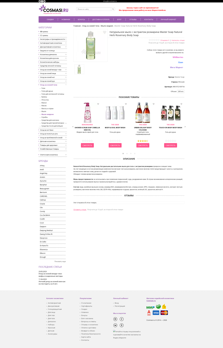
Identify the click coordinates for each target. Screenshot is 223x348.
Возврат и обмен (88, 331)
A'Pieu (42, 165)
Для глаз (51, 315)
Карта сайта (86, 337)
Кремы (44, 97)
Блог (119, 19)
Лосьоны (45, 100)
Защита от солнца (47, 50)
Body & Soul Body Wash (115, 126)
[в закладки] (104, 32)
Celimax (43, 200)
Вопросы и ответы (88, 321)
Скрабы (44, 117)
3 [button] (131, 153)
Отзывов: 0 (164, 40)
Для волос (52, 321)
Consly (42, 211)
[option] (87, 125)
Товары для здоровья (48, 145)
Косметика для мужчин (49, 58)
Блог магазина (87, 318)
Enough (43, 257)
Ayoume (43, 181)
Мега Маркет (176, 67)
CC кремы (44, 35)
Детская (51, 331)
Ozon (180, 62)
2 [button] (127, 153)
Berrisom (43, 192)
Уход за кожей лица (48, 73)
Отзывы (133, 19)
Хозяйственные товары (49, 149)
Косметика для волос (48, 54)
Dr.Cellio (43, 242)
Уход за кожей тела (48, 85)
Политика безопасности (91, 334)
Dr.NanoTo (44, 245)
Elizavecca (43, 249)
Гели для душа (47, 91)
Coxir (42, 223)
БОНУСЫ (81, 19)
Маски (44, 103)
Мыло (43, 111)
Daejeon (43, 226)
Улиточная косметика (49, 155)
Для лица (51, 312)
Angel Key (43, 173)
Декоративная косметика (50, 47)
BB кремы (44, 31)
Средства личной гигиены (50, 66)
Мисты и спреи (47, 108)
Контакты (148, 19)
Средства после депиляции (52, 126)
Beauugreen (44, 188)
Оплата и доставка (88, 328)
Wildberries (178, 57)
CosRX (42, 219)
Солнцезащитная (55, 309)
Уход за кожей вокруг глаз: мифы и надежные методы (51, 274)
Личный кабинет (168, 19)
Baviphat (43, 185)
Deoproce (43, 238)
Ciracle (42, 204)
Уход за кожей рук (47, 81)
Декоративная (53, 306)
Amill (42, 169)
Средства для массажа (50, 120)
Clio (41, 207)
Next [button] (185, 126)
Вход (117, 303)
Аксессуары (52, 334)
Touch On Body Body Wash (170, 126)
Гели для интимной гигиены (52, 94)
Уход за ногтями (46, 130)
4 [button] (134, 153)
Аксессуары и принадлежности (52, 39)
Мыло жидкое (47, 114)
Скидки (50, 19)
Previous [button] (72, 126)
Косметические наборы (49, 62)
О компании (86, 303)
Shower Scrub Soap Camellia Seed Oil (87, 127)
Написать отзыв (178, 40)
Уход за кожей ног (47, 77)
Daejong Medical (46, 230)
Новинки (66, 19)
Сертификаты (86, 306)
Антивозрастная (54, 303)
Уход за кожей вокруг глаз (50, 69)
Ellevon (42, 253)
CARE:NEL (43, 196)
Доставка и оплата (100, 19)
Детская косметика (47, 141)
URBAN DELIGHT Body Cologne (143, 127)
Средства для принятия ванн (52, 123)
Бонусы (84, 315)
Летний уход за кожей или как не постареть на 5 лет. (52, 282)
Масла (43, 105)
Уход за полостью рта (49, 134)
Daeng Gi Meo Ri (46, 234)
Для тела (51, 318)
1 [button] (123, 153)
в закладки (98, 104)
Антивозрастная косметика (51, 43)
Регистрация (120, 306)
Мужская (51, 328)
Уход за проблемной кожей (51, 137)
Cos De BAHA (45, 215)
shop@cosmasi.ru (110, 1)
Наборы (51, 324)
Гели (43, 88)
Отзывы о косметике (89, 324)
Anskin (42, 177)
